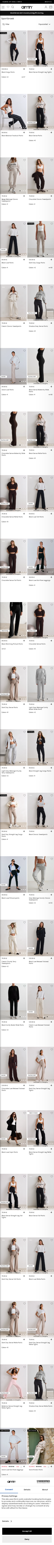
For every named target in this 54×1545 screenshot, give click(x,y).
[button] (21, 63)
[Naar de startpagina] (27, 7)
